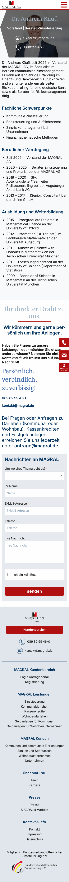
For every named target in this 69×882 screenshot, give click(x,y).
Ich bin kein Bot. (24, 575)
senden (34, 591)
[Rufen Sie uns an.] (22, 642)
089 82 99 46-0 (14, 398)
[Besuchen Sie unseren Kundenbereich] (64, 367)
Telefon (10, 521)
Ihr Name (34, 486)
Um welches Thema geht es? (34, 468)
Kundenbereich (34, 630)
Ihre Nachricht (15, 538)
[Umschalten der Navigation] (64, 5)
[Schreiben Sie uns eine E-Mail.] (20, 651)
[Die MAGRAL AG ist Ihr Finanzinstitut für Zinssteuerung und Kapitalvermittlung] (11, 6)
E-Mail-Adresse (34, 503)
